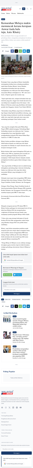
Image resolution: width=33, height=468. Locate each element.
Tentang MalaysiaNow (7, 415)
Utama (3, 13)
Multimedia (20, 13)
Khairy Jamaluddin (26, 299)
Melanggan (17, 293)
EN (20, 9)
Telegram (18, 274)
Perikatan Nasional (16, 299)
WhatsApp (8, 274)
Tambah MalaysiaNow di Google (14, 260)
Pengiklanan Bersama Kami (8, 418)
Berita (8, 13)
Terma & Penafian (6, 433)
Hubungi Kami (5, 421)
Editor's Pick (7, 299)
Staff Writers (4, 45)
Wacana (13, 13)
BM (24, 9)
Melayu (3, 301)
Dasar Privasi (4, 436)
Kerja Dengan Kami (6, 425)
